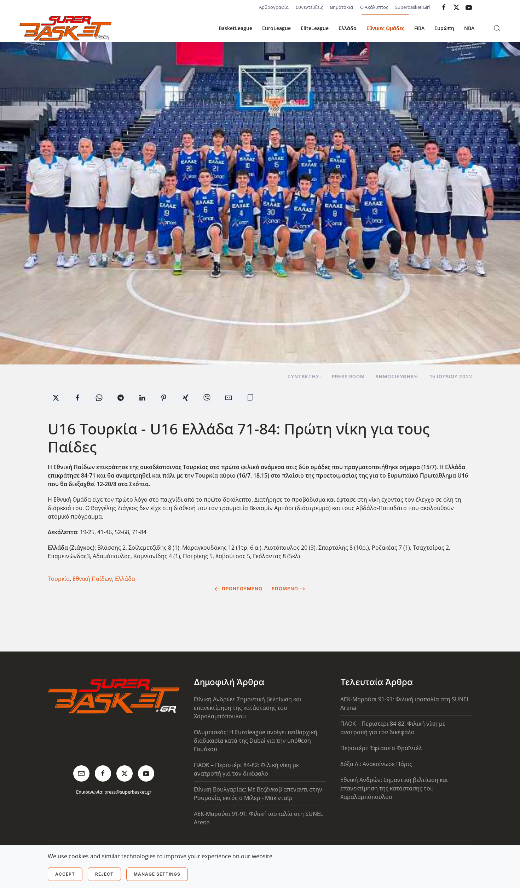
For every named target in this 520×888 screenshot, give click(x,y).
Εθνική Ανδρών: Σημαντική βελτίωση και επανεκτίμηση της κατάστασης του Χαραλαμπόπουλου (247, 707)
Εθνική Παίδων (92, 579)
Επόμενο (285, 588)
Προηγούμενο (242, 588)
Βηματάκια (341, 7)
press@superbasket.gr (127, 792)
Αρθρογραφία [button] (274, 7)
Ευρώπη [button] (444, 28)
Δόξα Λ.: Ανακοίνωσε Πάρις (376, 764)
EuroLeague (276, 28)
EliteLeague (315, 28)
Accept (65, 874)
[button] (497, 28)
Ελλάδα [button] (348, 28)
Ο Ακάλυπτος (374, 7)
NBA (469, 28)
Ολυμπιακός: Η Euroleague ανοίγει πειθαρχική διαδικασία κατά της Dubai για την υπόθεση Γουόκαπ (255, 740)
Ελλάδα (125, 579)
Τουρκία (59, 579)
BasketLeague (235, 28)
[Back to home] (65, 28)
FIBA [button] (419, 28)
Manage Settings (157, 874)
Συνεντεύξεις (309, 7)
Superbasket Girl (412, 7)
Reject (104, 874)
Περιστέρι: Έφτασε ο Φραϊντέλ (381, 748)
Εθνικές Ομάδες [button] (385, 28)
